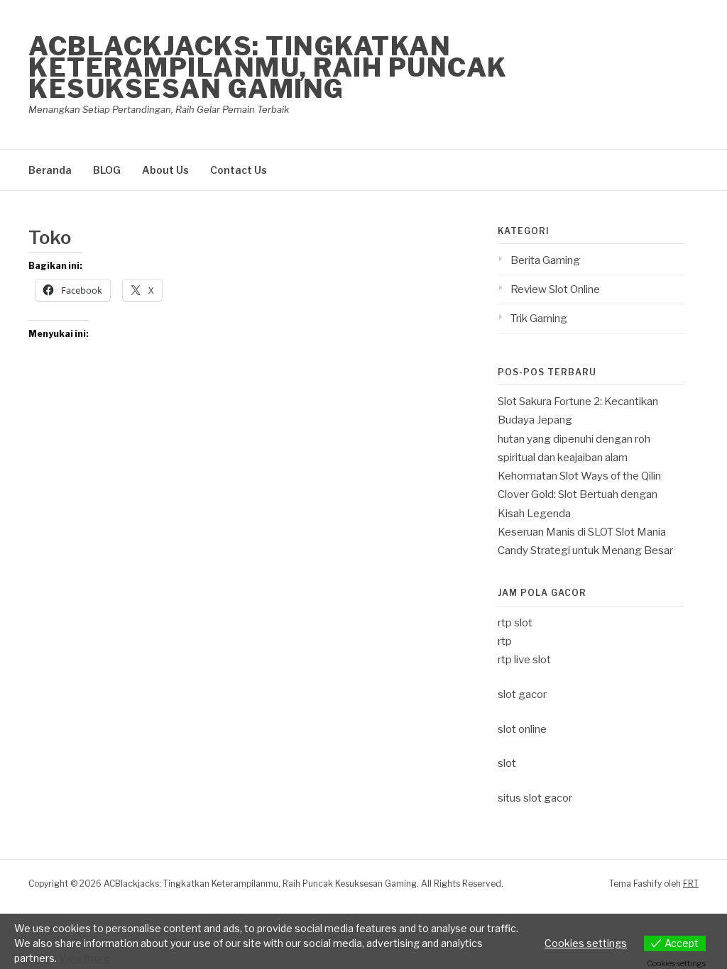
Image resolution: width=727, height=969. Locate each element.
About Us (165, 170)
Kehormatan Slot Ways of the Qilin (579, 476)
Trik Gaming (538, 318)
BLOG (107, 170)
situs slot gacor (535, 798)
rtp (505, 641)
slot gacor (522, 694)
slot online (522, 729)
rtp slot (515, 622)
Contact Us (238, 170)
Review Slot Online (555, 289)
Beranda (50, 170)
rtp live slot (524, 659)
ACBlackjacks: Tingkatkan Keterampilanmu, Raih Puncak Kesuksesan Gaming (268, 67)
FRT (691, 883)
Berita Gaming (545, 260)
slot (507, 763)
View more (84, 958)
